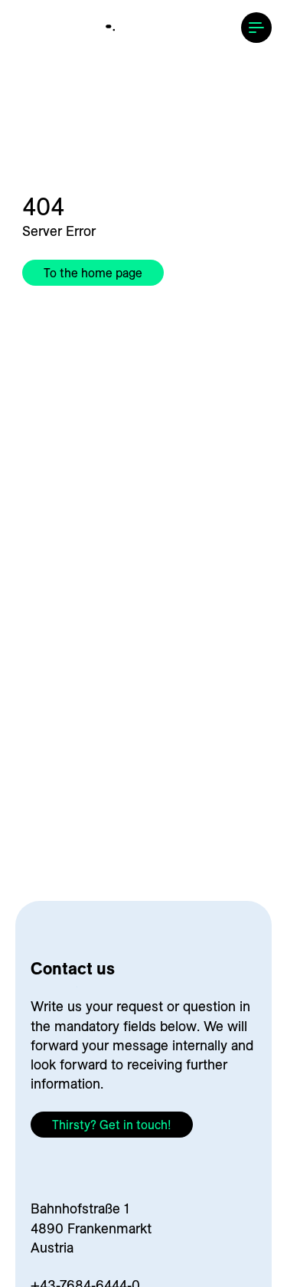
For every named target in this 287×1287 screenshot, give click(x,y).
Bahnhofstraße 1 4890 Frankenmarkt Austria (91, 1228)
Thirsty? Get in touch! (111, 1124)
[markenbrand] (144, 28)
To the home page (93, 272)
